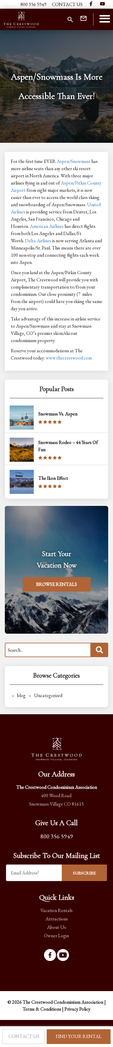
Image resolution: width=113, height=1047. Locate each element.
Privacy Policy (77, 1009)
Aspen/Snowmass (73, 161)
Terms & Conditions (42, 1009)
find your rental (79, 1036)
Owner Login (56, 935)
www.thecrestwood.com (69, 358)
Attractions (57, 919)
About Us (56, 927)
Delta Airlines (38, 240)
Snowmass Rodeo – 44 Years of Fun (68, 446)
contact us (23, 1036)
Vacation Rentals (56, 910)
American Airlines (47, 226)
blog (21, 695)
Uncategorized (48, 695)
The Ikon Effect (53, 478)
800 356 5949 (33, 4)
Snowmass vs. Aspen (57, 414)
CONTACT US (67, 4)
